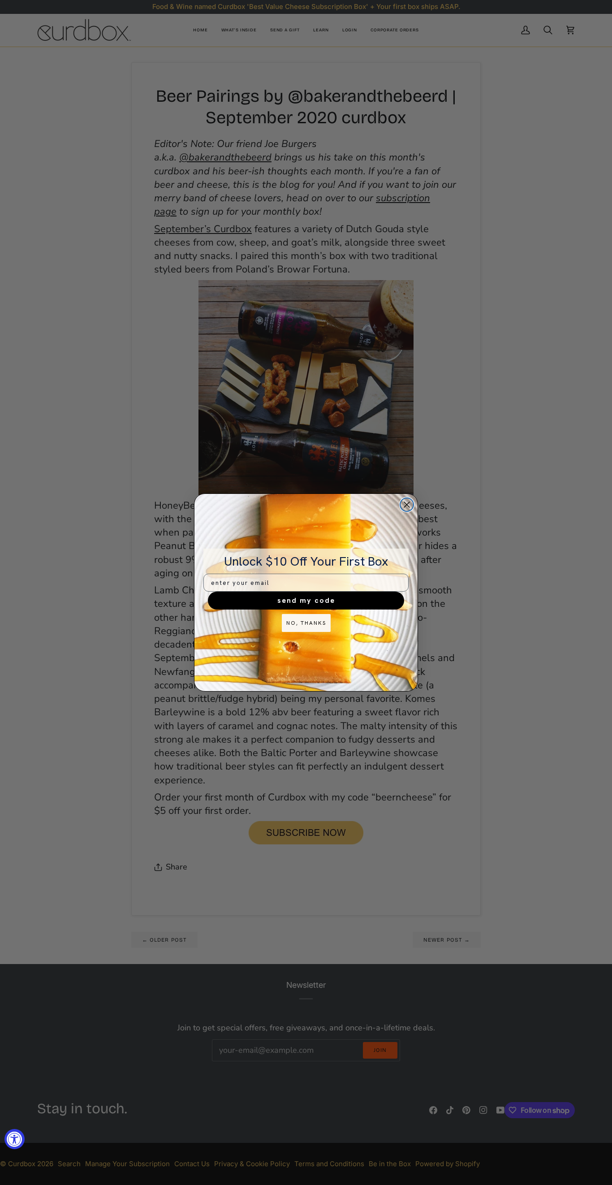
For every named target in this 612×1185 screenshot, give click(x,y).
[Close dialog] (407, 504)
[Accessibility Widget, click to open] (14, 1139)
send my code (306, 600)
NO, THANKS (306, 623)
